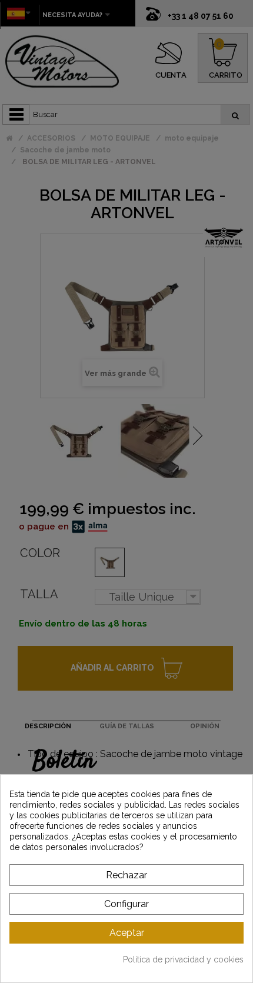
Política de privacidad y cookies (183, 959)
